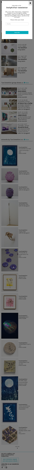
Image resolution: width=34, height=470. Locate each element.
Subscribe (17, 32)
